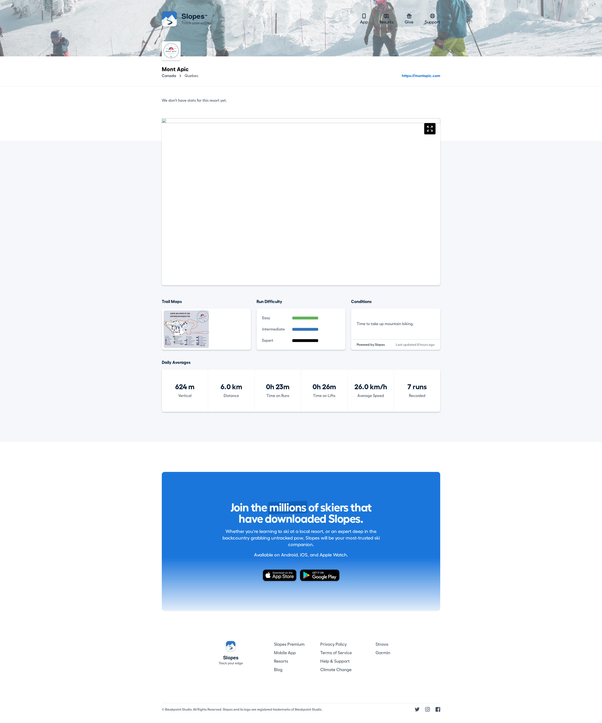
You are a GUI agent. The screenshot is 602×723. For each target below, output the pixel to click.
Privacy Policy (333, 644)
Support (432, 22)
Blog (278, 670)
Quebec (191, 76)
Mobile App (285, 653)
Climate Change (336, 670)
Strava (382, 644)
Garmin (383, 653)
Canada (169, 76)
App (364, 22)
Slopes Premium (289, 644)
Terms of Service (336, 653)
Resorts (386, 22)
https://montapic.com (421, 76)
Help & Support (335, 661)
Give (409, 22)
